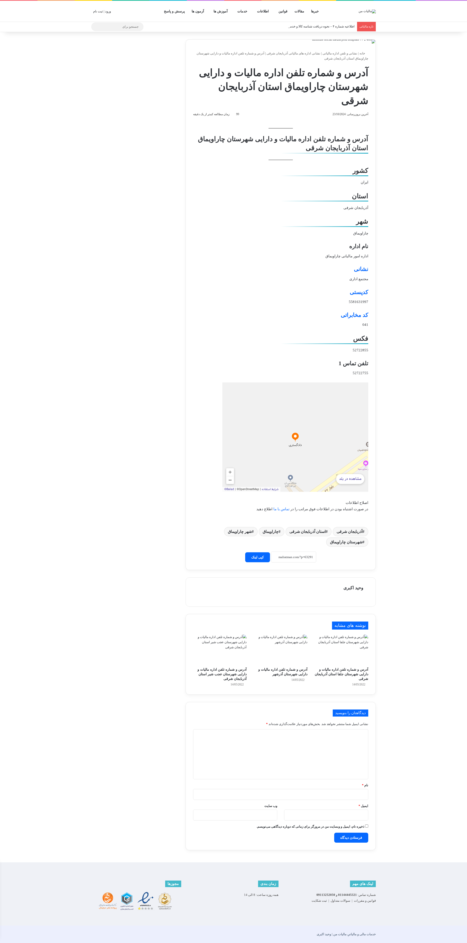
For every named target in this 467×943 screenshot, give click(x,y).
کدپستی (359, 292)
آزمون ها (198, 11)
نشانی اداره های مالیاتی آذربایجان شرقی (293, 53)
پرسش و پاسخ (174, 11)
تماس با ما (281, 509)
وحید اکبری (353, 587)
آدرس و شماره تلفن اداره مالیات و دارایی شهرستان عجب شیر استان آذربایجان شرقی (222, 674)
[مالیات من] (367, 11)
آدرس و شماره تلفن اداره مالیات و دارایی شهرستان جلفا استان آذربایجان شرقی (341, 674)
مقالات (299, 11)
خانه (362, 53)
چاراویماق (270, 531)
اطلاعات (263, 11)
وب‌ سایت (270, 806)
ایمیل (363, 806)
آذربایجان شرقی (349, 531)
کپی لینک (257, 557)
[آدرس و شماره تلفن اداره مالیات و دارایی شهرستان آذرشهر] (280, 649)
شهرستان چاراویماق (346, 542)
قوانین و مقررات (365, 900)
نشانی (361, 269)
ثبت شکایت (319, 900)
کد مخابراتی (354, 315)
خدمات (242, 11)
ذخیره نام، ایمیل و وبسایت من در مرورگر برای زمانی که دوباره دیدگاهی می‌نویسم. (310, 826)
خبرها (315, 11)
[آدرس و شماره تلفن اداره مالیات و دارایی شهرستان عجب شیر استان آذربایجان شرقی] (220, 649)
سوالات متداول (340, 900)
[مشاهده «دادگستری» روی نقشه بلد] (295, 437)
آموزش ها (221, 11)
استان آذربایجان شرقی (307, 531)
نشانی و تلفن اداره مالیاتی (340, 53)
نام (365, 785)
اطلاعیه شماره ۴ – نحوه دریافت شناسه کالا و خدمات (320, 26)
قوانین (282, 11)
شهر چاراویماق (240, 531)
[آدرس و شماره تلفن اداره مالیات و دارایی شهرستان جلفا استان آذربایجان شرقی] (341, 649)
